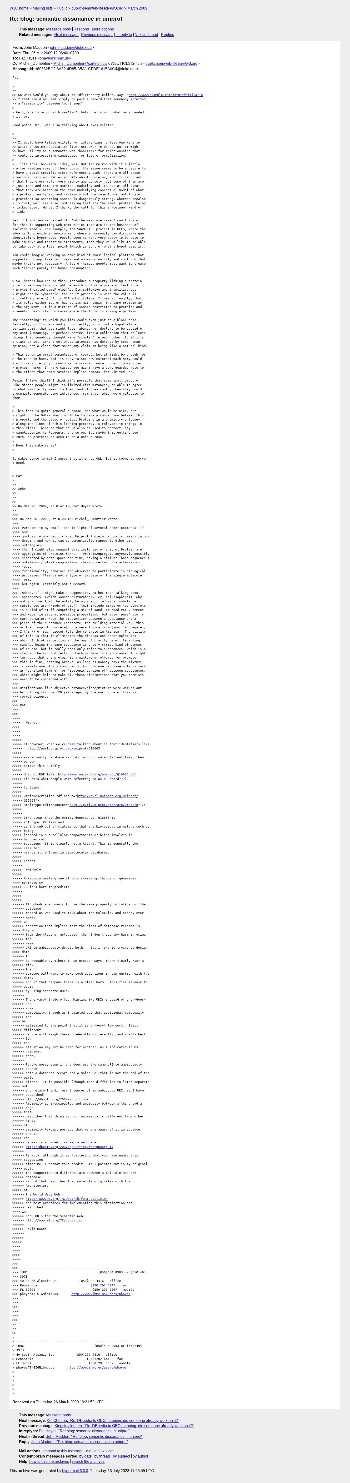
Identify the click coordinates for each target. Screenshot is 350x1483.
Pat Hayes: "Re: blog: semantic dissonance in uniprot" (84, 1431)
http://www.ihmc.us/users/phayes (100, 1294)
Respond (81, 29)
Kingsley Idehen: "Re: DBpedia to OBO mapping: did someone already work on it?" (124, 1426)
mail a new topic (100, 1451)
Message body (58, 29)
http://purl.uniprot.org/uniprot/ (107, 796)
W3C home (19, 8)
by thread (102, 1456)
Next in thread (146, 35)
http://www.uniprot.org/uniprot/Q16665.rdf (97, 774)
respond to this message (63, 1451)
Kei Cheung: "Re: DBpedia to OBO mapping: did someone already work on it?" (113, 1421)
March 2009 (137, 8)
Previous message (97, 35)
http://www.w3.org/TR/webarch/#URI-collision (67, 1198)
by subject (121, 1456)
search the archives (88, 1461)
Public (62, 8)
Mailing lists (43, 8)
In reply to (123, 35)
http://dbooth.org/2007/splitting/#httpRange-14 (69, 1147)
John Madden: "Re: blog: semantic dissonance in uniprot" (94, 1436)
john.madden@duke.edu (71, 47)
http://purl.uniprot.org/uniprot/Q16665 (64, 748)
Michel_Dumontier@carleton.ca (80, 63)
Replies (167, 35)
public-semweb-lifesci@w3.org (97, 8)
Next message (66, 35)
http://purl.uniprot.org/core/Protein (104, 805)
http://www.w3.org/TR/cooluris (53, 1220)
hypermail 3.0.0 (75, 1471)
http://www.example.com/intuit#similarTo (166, 95)
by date (85, 1456)
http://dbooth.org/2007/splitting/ (57, 1099)
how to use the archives (49, 1461)
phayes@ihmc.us (54, 58)
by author (140, 1456)
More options (103, 29)
